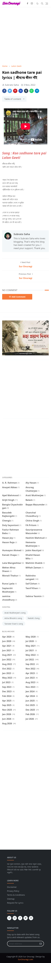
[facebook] (27, 3)
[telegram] (9, 918)
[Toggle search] (42, 3)
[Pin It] (15, 91)
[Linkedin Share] (20, 91)
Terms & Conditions (16, 895)
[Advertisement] (25, 35)
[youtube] (15, 918)
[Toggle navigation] (47, 3)
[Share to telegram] (37, 91)
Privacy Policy (13, 891)
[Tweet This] (10, 91)
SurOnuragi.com (25, 959)
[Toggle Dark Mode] (37, 3)
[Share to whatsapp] (31, 91)
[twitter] (25, 918)
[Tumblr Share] (26, 91)
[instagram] (32, 3)
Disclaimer (12, 887)
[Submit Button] (41, 943)
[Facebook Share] (4, 91)
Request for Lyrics (15, 902)
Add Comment (18, 296)
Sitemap (11, 899)
